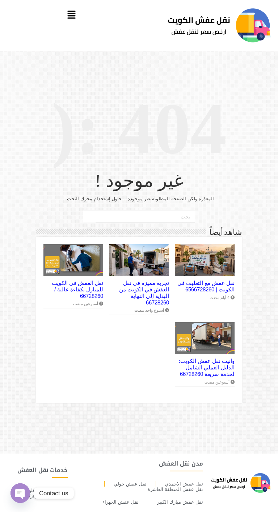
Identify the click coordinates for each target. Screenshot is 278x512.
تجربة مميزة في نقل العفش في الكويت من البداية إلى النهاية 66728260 (144, 293)
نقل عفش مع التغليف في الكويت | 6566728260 (206, 286)
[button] (71, 15)
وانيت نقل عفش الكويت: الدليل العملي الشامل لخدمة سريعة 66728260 (207, 367)
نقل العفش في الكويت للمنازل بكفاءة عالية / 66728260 (77, 289)
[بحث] (89, 216)
